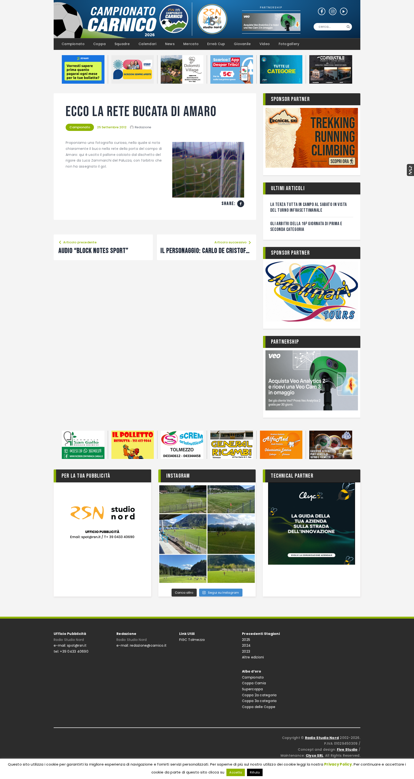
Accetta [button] (235, 772)
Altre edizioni (253, 657)
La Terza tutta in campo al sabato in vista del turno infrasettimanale (308, 207)
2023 (246, 651)
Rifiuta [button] (255, 772)
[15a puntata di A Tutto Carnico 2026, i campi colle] (207, 534)
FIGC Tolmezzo (192, 639)
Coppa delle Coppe (258, 706)
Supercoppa (252, 689)
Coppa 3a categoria (259, 700)
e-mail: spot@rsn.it (70, 645)
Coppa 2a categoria (259, 695)
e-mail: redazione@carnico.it (141, 645)
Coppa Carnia (254, 683)
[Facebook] (240, 203)
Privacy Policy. (338, 764)
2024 (246, 645)
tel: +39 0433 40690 (71, 651)
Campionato (79, 127)
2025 (246, 639)
